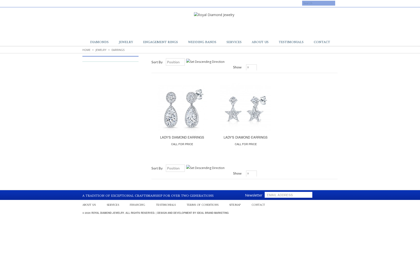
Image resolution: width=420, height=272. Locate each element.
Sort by (157, 62)
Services (234, 42)
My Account (248, 3)
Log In (285, 3)
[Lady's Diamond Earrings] (182, 108)
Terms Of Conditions (203, 205)
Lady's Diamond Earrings (182, 137)
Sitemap (235, 205)
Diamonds (99, 42)
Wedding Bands (202, 42)
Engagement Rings (160, 42)
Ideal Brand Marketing (213, 213)
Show (237, 67)
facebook (87, 3)
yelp (92, 3)
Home (86, 49)
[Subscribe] (307, 195)
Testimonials (291, 42)
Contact (322, 42)
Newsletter (253, 195)
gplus (97, 3)
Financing (137, 205)
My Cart (269, 3)
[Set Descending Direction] (205, 62)
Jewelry (126, 42)
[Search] (297, 6)
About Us (260, 42)
